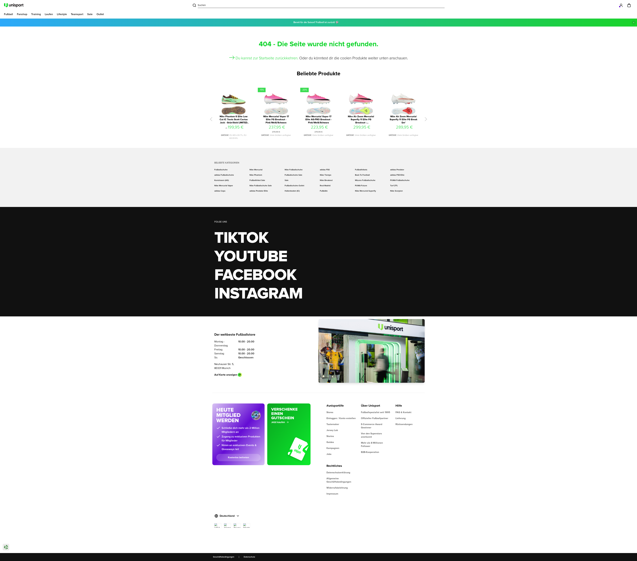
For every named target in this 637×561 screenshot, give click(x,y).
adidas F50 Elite (397, 175)
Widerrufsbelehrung (337, 488)
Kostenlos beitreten (238, 457)
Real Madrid (325, 186)
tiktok (241, 238)
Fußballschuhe (221, 170)
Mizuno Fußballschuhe (365, 180)
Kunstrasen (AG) (221, 180)
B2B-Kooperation (370, 452)
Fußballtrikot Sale (257, 180)
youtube (250, 257)
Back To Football (362, 175)
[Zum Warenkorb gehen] (629, 5)
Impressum (332, 494)
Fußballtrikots (361, 170)
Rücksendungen (404, 424)
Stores (329, 412)
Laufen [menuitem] (49, 14)
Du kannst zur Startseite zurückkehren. (267, 58)
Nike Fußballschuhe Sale (260, 186)
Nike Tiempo (325, 175)
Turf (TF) (393, 186)
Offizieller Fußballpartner (374, 418)
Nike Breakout (326, 180)
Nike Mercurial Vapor (223, 186)
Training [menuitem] (36, 14)
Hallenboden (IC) (292, 191)
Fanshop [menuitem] (22, 14)
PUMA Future (361, 186)
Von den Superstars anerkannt (371, 435)
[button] (211, 119)
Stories (330, 436)
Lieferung (400, 418)
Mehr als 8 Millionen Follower (372, 444)
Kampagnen (332, 448)
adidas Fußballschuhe (224, 175)
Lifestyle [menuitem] (62, 14)
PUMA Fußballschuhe (400, 180)
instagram (258, 294)
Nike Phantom (255, 175)
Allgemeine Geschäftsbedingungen (338, 480)
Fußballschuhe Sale (293, 175)
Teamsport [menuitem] (77, 14)
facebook (255, 275)
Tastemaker (332, 424)
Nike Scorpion (396, 191)
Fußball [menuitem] (8, 14)
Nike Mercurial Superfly (365, 191)
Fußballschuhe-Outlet (294, 186)
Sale (286, 180)
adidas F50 (325, 170)
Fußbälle (324, 191)
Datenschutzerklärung (338, 472)
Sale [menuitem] (90, 14)
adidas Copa (219, 191)
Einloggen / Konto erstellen (341, 418)
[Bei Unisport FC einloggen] (621, 5)
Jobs (328, 454)
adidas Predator (397, 170)
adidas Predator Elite (258, 191)
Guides (330, 442)
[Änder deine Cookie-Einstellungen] (6, 547)
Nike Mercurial (255, 170)
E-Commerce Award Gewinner (371, 426)
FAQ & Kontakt (403, 412)
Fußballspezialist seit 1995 (375, 412)
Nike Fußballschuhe (294, 170)
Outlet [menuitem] (100, 14)
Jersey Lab (332, 430)
